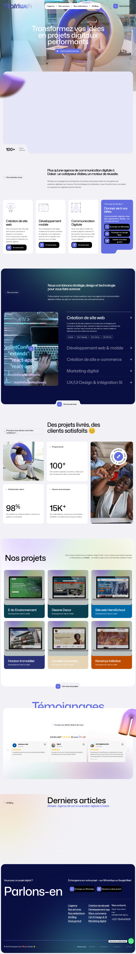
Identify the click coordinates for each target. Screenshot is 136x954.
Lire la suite (16, 759)
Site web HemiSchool (110, 610)
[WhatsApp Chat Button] (131, 941)
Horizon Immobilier (21, 661)
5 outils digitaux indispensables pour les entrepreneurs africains (103, 843)
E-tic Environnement (22, 610)
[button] (123, 6)
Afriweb (86, 558)
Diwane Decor (61, 610)
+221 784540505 (121, 919)
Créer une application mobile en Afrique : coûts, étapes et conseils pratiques (104, 820)
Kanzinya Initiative (108, 661)
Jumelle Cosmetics (65, 661)
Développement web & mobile (19, 614)
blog (78, 814)
